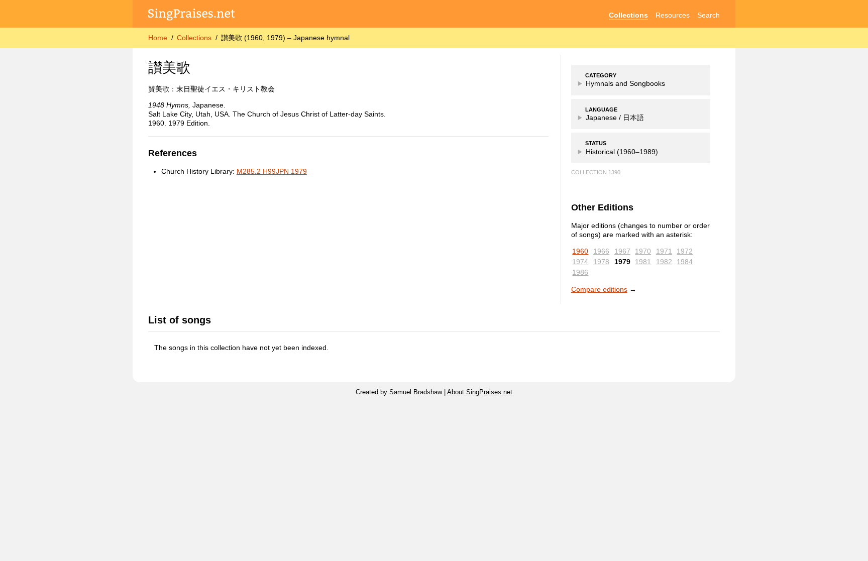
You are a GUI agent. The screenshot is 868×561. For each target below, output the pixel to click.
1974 (580, 262)
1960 (580, 251)
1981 (643, 262)
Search (708, 15)
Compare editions (599, 289)
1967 (622, 251)
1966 (601, 251)
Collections (628, 15)
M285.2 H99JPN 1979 (272, 171)
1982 (664, 262)
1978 (601, 262)
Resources (673, 15)
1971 (664, 251)
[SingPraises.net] (191, 15)
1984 (685, 262)
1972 (685, 251)
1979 (622, 262)
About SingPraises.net (479, 392)
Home (157, 38)
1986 (580, 272)
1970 (643, 251)
